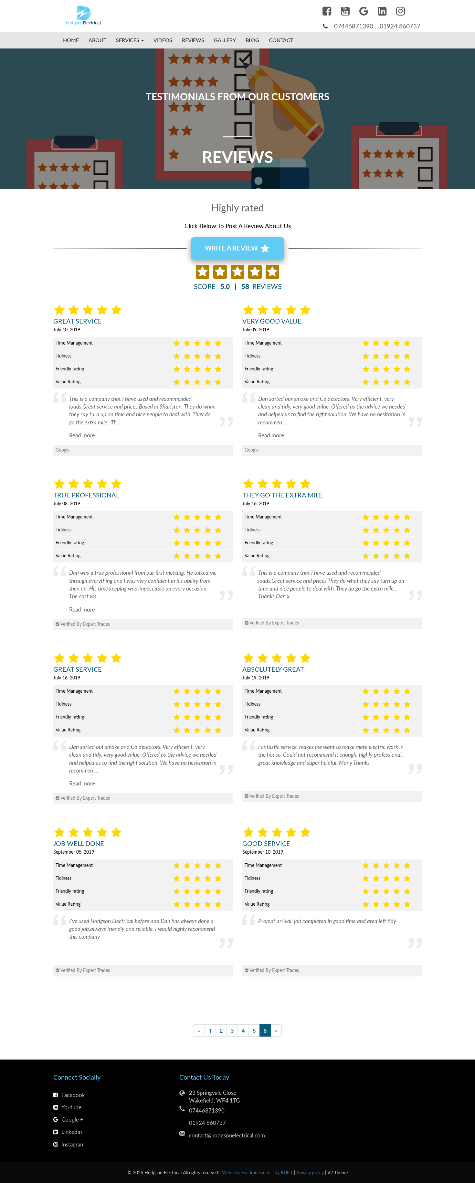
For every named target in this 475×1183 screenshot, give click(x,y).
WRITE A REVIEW (232, 248)
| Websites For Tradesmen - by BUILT (256, 1172)
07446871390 (353, 27)
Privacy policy (311, 1172)
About (97, 40)
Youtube (71, 1107)
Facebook (73, 1095)
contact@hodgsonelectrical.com (227, 1135)
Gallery (225, 40)
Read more (82, 435)
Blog (252, 40)
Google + (72, 1120)
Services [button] (128, 40)
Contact (281, 40)
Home (71, 40)
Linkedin (71, 1132)
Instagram (73, 1144)
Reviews (193, 40)
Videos (162, 40)
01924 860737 (400, 27)
